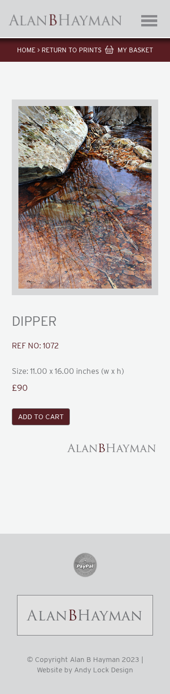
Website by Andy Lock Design (85, 669)
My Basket (135, 50)
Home (26, 50)
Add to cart (41, 416)
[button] (85, 197)
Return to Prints (72, 50)
